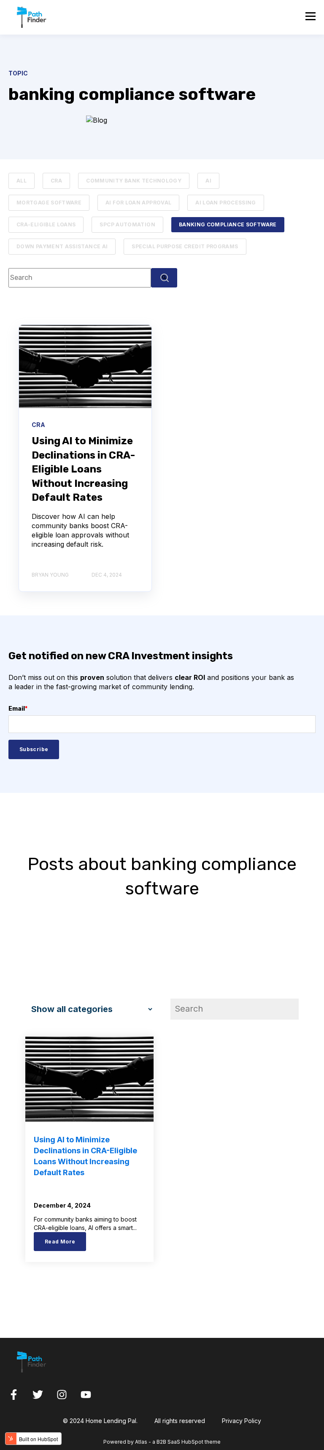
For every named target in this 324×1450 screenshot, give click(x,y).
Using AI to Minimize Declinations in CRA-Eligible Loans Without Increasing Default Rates (83, 469)
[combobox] (79, 277)
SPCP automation (127, 224)
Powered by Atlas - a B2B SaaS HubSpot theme (162, 1442)
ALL (21, 180)
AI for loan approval (138, 202)
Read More (60, 1241)
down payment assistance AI (62, 246)
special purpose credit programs (185, 246)
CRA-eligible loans (46, 224)
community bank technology (133, 180)
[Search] (164, 277)
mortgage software (48, 202)
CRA (56, 180)
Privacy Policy (241, 1420)
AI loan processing (225, 202)
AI (208, 180)
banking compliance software (228, 224)
